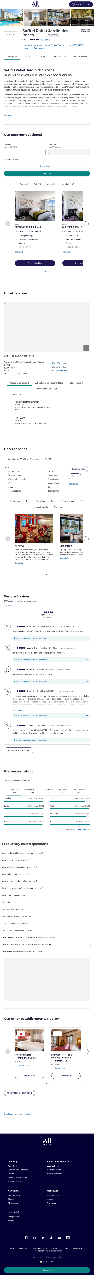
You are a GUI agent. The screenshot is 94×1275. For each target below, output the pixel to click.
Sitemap (11, 1199)
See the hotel (29, 1076)
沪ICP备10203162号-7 (54, 1257)
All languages (13, 1203)
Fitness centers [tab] (68, 501)
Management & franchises (18, 1170)
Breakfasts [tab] (40, 501)
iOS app (50, 1199)
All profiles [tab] (13, 791)
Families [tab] (63, 791)
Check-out (54, 145)
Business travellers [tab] (32, 791)
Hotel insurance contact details (17, 1114)
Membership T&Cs (40, 1248)
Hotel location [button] (15, 293)
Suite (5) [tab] (37, 184)
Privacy (54, 1248)
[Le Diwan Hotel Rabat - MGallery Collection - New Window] (66, 1040)
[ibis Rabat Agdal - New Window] (29, 1040)
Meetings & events (54, 1170)
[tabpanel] (47, 231)
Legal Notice (77, 1248)
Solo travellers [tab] (78, 791)
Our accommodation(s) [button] (23, 135)
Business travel (53, 1166)
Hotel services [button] (15, 449)
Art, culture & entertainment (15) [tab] (49, 383)
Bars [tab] (28, 501)
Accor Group (12, 1166)
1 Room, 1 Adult (12, 159)
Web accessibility (14, 1195)
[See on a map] (47, 327)
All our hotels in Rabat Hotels (19, 1093)
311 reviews (45, 39)
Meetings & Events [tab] (40, 507)
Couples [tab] (49, 791)
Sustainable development (17, 1178)
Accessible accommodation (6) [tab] (60, 184)
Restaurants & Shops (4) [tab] (47, 389)
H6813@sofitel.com (59, 371)
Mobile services (53, 1195)
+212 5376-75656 (58, 363)
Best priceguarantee (85, 31)
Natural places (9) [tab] (76, 383)
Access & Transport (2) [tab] (19, 383)
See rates (47, 1270)
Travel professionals (54, 1174)
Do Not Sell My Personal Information (48, 1251)
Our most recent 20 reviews (18, 750)
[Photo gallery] (47, 17)
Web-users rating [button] (18, 771)
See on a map (23, 1065)
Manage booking (14, 1217)
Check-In (10, 145)
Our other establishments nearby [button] (31, 1019)
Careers (11, 1174)
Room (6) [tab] (24, 184)
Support (11, 1221)
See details (19, 563)
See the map (39, 48)
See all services (78, 469)
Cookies (65, 1248)
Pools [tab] (53, 501)
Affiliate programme (15, 1182)
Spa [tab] (82, 501)
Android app (51, 1203)
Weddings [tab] (58, 507)
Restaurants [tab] (15, 501)
